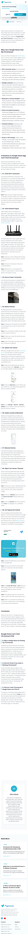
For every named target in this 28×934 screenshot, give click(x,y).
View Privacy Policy (5, 8)
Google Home (20, 56)
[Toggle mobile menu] (25, 2)
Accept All (20, 14)
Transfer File (17, 929)
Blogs (16, 924)
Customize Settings (14, 11)
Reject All (8, 14)
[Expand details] (25, 6)
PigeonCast (18, 520)
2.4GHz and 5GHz (5, 222)
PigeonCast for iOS (5, 926)
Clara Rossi (11, 21)
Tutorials (17, 926)
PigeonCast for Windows (6, 929)
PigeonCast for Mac (5, 931)
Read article (6, 856)
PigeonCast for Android (6, 924)
